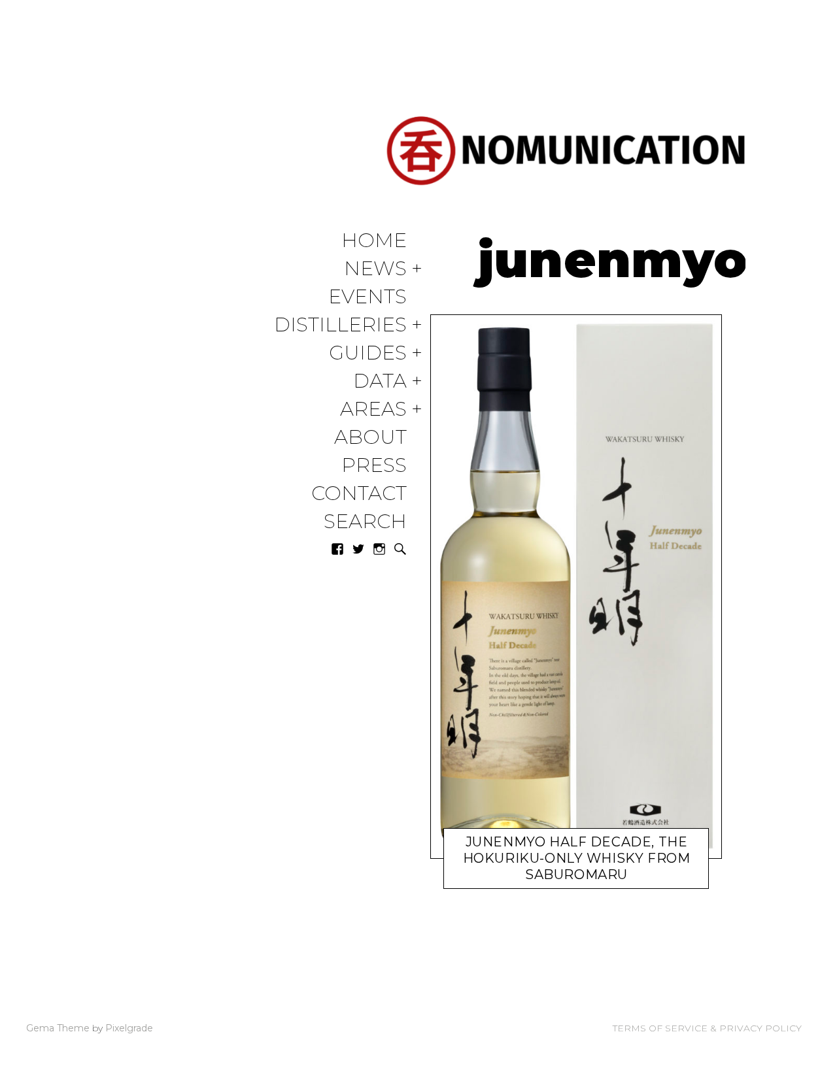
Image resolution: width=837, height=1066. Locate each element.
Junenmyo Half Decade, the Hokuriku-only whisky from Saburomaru (577, 858)
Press (374, 465)
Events (367, 297)
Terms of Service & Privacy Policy (707, 1028)
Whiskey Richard (582, 877)
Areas (373, 409)
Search (365, 521)
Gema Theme (58, 1028)
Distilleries (340, 325)
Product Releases (504, 877)
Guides (368, 353)
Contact (359, 493)
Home (374, 240)
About (370, 437)
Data (380, 381)
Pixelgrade (129, 1028)
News (375, 269)
